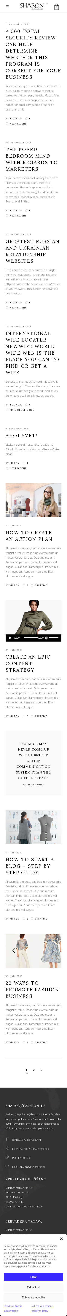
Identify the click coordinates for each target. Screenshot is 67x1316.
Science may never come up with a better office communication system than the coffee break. (33, 761)
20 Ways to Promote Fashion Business (32, 989)
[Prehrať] (10, 638)
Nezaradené (18, 123)
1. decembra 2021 (18, 24)
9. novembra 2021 (18, 428)
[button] (61, 1239)
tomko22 (16, 118)
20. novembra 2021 (18, 234)
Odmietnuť (33, 1287)
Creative (41, 585)
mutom (15, 463)
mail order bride (22, 409)
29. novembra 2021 (18, 142)
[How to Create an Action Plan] (33, 500)
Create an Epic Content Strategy (28, 663)
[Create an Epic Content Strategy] (33, 617)
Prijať (33, 1276)
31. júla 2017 (14, 525)
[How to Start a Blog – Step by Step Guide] (33, 827)
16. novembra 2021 (18, 326)
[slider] (54, 638)
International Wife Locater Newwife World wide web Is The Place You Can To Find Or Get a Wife (33, 353)
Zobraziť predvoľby (33, 1297)
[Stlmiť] (46, 638)
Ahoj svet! (21, 436)
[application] (33, 638)
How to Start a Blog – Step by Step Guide (30, 866)
